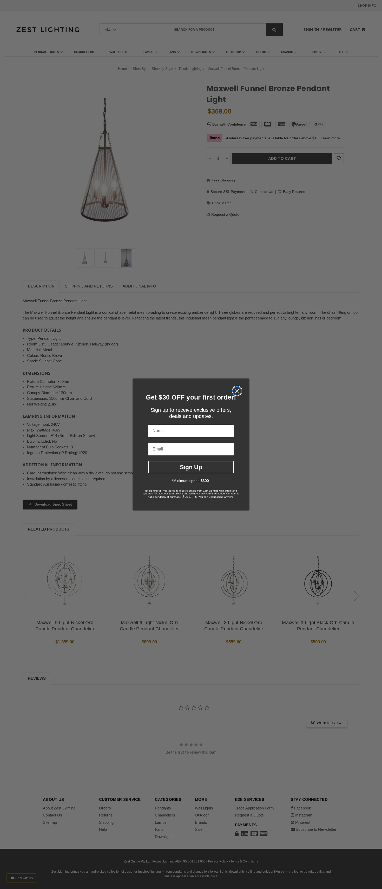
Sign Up (191, 467)
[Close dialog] (237, 390)
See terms (189, 497)
